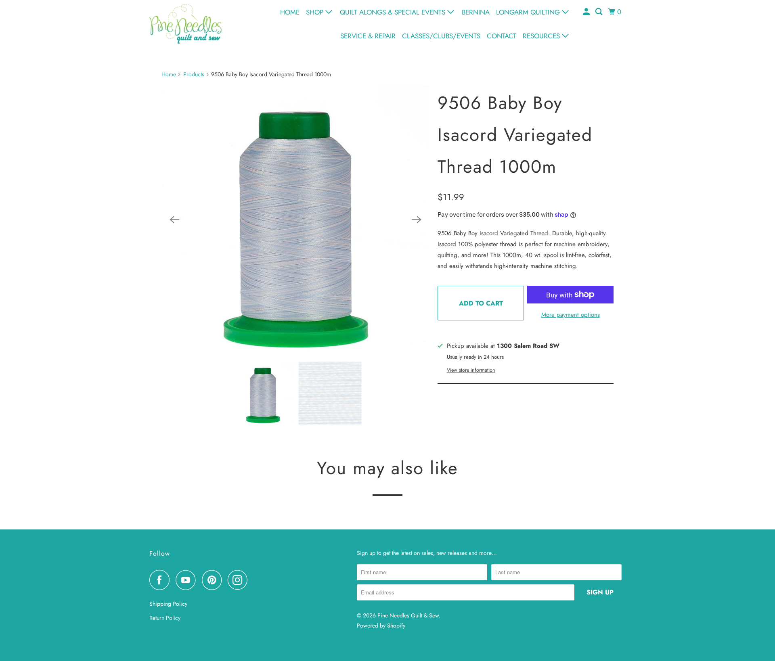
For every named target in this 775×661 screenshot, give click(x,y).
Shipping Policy (168, 604)
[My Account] (587, 12)
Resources (542, 36)
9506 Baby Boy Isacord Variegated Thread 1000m (515, 135)
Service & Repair (368, 36)
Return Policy (164, 618)
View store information (471, 370)
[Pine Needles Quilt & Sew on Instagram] (240, 580)
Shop (315, 12)
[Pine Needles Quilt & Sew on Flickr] (256, 580)
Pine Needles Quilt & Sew (408, 615)
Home (290, 12)
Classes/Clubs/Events (441, 36)
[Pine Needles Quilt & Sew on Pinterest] (214, 580)
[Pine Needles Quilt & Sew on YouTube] (188, 580)
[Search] (599, 12)
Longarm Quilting (529, 12)
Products (193, 74)
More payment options (570, 314)
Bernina (476, 12)
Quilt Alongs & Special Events (393, 12)
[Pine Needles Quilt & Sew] (185, 23)
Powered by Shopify (381, 625)
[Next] (416, 219)
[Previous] (174, 219)
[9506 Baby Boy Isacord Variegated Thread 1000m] (295, 220)
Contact (501, 36)
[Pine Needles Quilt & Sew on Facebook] (161, 580)
